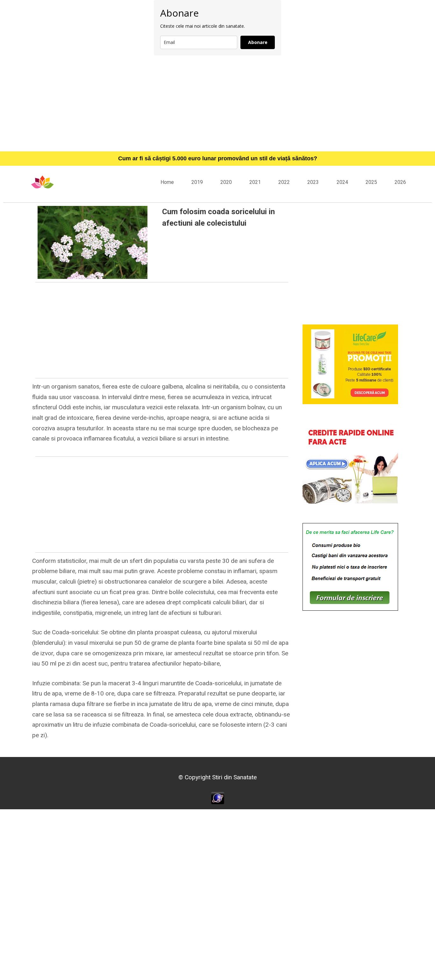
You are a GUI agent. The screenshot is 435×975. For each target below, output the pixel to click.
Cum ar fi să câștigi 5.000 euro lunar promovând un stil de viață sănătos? (217, 158)
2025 (371, 182)
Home (167, 182)
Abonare (257, 42)
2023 (313, 182)
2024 (342, 182)
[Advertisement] (217, 103)
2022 (284, 182)
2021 (255, 182)
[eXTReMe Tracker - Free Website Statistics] (217, 797)
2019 (197, 182)
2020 (226, 182)
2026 (400, 182)
